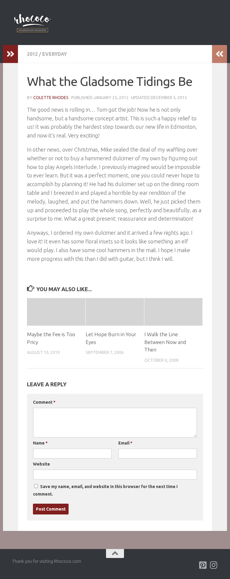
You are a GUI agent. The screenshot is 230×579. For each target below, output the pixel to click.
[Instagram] (214, 565)
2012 (32, 54)
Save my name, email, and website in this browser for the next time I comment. (105, 490)
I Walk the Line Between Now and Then (165, 341)
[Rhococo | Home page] (32, 22)
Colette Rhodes (51, 97)
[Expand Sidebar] (10, 54)
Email (125, 443)
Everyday (54, 54)
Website (41, 464)
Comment (44, 402)
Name (40, 443)
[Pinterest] (203, 565)
